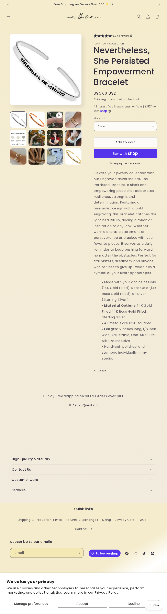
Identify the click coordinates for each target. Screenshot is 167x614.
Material (99, 118)
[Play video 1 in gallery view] (55, 120)
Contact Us (83, 529)
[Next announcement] (159, 4)
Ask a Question (85, 405)
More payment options (125, 163)
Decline (134, 603)
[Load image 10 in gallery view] (55, 156)
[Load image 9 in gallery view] (37, 156)
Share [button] (102, 371)
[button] (8, 16)
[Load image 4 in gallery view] (18, 138)
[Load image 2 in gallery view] (37, 120)
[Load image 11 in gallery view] (73, 156)
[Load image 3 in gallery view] (73, 120)
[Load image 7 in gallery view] (73, 138)
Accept (82, 603)
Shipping (100, 99)
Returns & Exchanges (82, 520)
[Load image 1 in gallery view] (18, 120)
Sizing (106, 520)
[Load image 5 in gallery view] (37, 138)
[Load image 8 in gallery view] (18, 156)
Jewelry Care (125, 520)
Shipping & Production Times (40, 520)
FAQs (142, 520)
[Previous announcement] (7, 4)
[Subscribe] (78, 553)
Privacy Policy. (107, 592)
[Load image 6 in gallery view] (55, 138)
